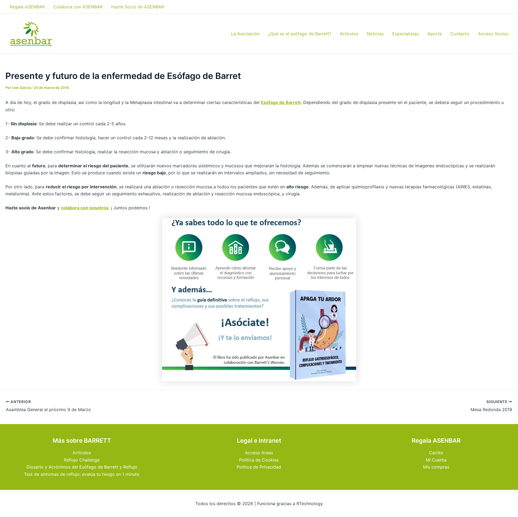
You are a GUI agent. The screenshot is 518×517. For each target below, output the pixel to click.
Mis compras (436, 467)
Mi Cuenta (436, 460)
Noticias (375, 33)
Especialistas (405, 33)
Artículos (349, 33)
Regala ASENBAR (27, 6)
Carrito (436, 452)
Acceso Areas (259, 452)
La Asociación (245, 33)
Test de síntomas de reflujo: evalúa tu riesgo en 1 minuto (81, 474)
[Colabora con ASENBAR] (259, 299)
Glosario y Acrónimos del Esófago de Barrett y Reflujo (81, 467)
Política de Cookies (259, 460)
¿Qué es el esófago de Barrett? (299, 33)
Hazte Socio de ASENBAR (137, 6)
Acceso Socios (493, 33)
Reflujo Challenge (82, 460)
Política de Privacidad (259, 467)
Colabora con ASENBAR (78, 6)
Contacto (459, 33)
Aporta (434, 33)
